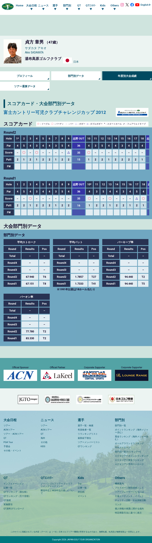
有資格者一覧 (84, 429)
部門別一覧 (120, 425)
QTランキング (85, 446)
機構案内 (119, 483)
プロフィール (25, 75)
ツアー (7, 425)
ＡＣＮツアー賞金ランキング (129, 460)
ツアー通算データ (24, 86)
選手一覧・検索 (85, 425)
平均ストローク (122, 447)
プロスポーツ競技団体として (129, 487)
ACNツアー (9, 429)
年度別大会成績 (127, 75)
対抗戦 (81, 492)
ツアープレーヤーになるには (129, 492)
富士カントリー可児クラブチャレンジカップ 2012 (55, 112)
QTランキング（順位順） (16, 492)
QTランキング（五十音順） (17, 496)
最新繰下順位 (84, 438)
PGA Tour (8, 442)
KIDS (43, 446)
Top (79, 483)
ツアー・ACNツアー (14, 434)
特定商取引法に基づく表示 (128, 512)
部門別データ (76, 75)
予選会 (7, 446)
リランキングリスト (88, 434)
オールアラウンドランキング (129, 443)
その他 (44, 442)
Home (19, 5)
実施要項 (8, 504)
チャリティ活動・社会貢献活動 (130, 500)
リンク (118, 504)
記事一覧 (8, 487)
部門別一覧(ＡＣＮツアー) (128, 451)
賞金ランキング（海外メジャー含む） (131, 438)
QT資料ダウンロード (14, 508)
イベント (82, 496)
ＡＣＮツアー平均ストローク (129, 464)
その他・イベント (12, 450)
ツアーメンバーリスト (89, 442)
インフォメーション (14, 483)
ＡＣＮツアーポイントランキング (131, 456)
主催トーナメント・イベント (129, 496)
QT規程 (7, 500)
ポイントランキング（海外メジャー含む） (131, 431)
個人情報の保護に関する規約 (129, 508)
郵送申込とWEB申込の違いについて (57, 491)
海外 (43, 438)
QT (5, 438)
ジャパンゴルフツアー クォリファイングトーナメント (56, 485)
